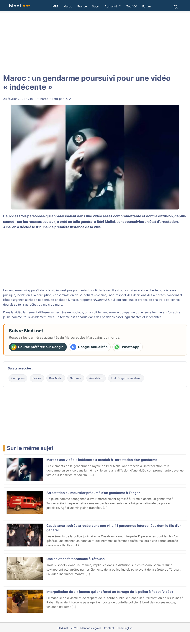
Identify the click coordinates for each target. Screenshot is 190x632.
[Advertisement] (95, 43)
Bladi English (124, 628)
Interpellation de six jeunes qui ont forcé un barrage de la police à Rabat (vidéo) (109, 592)
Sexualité (75, 378)
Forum (146, 6)
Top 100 (131, 6)
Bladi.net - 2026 (68, 628)
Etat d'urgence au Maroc (126, 378)
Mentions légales (90, 628)
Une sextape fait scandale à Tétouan (75, 559)
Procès (36, 378)
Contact (109, 628)
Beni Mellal (55, 378)
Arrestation (96, 378)
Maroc (68, 6)
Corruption (17, 378)
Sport (95, 6)
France (82, 6)
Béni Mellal (106, 222)
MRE (55, 6)
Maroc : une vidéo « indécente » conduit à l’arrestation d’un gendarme (101, 460)
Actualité (111, 6)
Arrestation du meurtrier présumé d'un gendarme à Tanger (93, 493)
